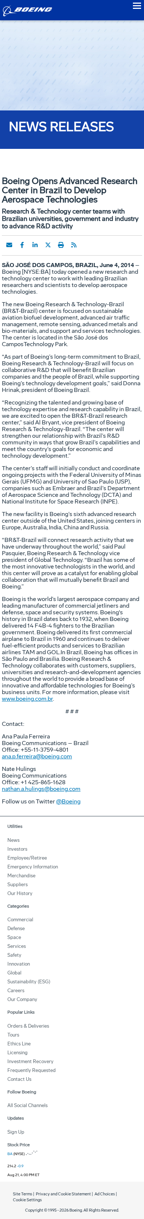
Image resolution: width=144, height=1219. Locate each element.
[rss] (73, 244)
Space (14, 937)
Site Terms (22, 1194)
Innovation (18, 964)
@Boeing (68, 801)
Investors (17, 849)
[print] (60, 244)
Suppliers (17, 884)
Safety (14, 955)
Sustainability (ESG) (28, 981)
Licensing (17, 1052)
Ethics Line (19, 1043)
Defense (16, 928)
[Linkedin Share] (35, 244)
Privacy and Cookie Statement (63, 1194)
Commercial (20, 919)
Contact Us (19, 1079)
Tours (13, 1035)
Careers (15, 990)
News (13, 840)
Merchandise (21, 875)
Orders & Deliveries (28, 1026)
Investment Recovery (30, 1061)
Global (14, 973)
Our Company (22, 999)
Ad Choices (105, 1194)
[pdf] (86, 244)
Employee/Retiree (27, 858)
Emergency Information (32, 867)
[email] (9, 244)
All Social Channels (27, 1105)
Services (16, 946)
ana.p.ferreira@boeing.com (37, 756)
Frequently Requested (31, 1070)
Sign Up (15, 1132)
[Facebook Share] (22, 244)
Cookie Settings (27, 1200)
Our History (19, 893)
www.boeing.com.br (27, 698)
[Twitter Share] (48, 244)
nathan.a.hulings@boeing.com (41, 788)
